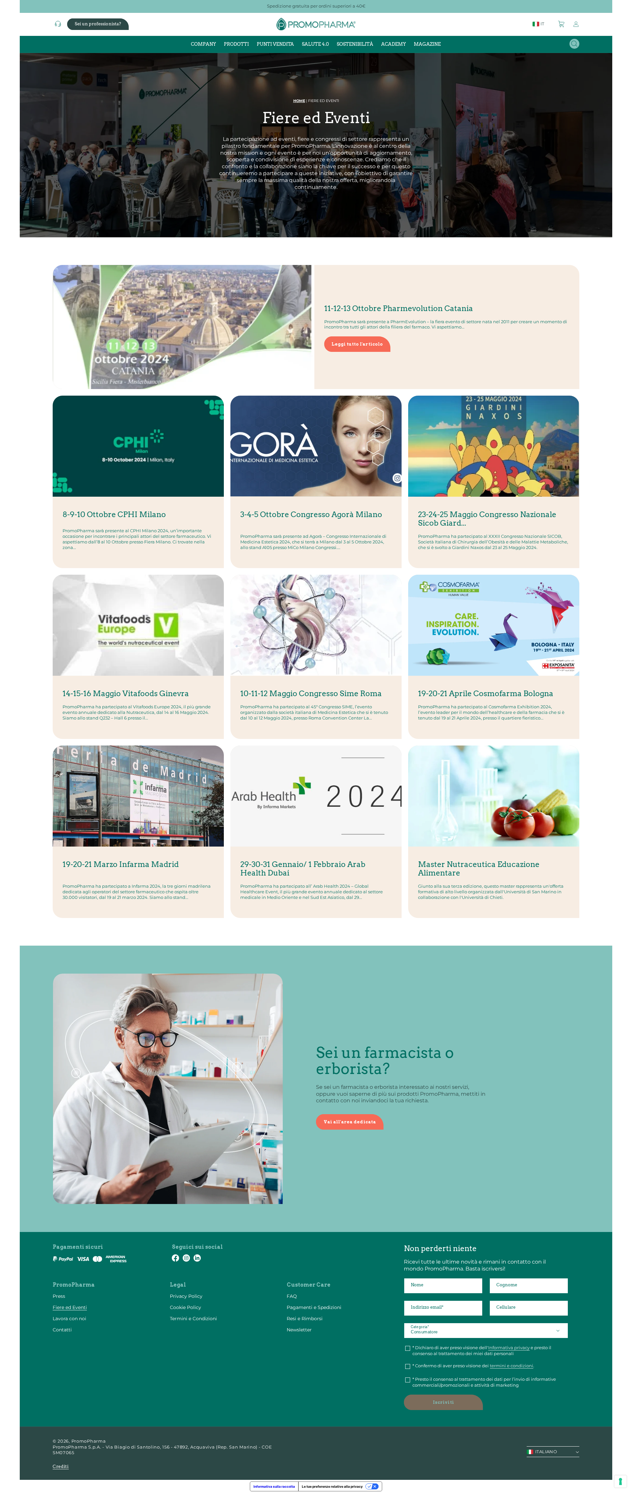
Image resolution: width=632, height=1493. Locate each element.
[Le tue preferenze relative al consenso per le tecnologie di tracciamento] (620, 1481)
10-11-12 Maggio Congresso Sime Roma (311, 694)
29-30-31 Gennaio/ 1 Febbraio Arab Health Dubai (302, 868)
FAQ (292, 1296)
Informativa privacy (509, 1347)
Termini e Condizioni (193, 1319)
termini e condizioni (511, 1365)
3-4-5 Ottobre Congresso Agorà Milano (311, 515)
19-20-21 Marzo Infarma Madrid (121, 864)
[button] (561, 24)
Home (299, 100)
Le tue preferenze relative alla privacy (332, 1486)
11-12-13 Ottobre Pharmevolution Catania (398, 308)
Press (59, 1296)
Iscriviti (443, 1402)
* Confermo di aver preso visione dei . (473, 1365)
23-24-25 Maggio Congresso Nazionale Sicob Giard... (487, 519)
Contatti (62, 1330)
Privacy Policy (186, 1296)
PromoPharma (88, 1441)
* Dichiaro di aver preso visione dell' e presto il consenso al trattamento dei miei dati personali (481, 1350)
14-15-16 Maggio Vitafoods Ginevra (126, 694)
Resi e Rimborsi (305, 1319)
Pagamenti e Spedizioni (314, 1307)
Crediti (61, 1466)
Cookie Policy (185, 1307)
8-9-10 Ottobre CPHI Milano (114, 515)
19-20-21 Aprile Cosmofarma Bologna (485, 694)
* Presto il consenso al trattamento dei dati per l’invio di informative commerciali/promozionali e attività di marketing (484, 1382)
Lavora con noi (69, 1319)
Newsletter (299, 1330)
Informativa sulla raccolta (274, 1486)
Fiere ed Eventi (70, 1307)
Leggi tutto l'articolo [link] (357, 344)
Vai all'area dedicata (350, 1121)
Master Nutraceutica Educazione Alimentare (479, 868)
